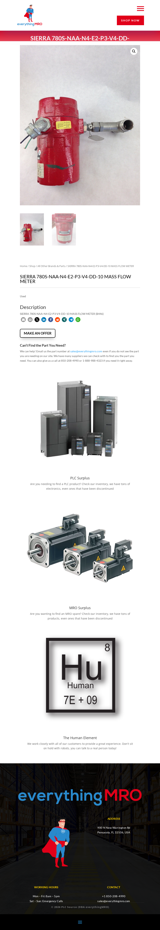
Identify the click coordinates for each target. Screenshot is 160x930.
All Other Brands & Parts (51, 266)
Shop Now (130, 20)
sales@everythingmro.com (86, 351)
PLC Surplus (80, 478)
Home (23, 266)
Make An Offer (38, 333)
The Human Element (80, 737)
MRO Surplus (80, 607)
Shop (32, 266)
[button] (133, 51)
